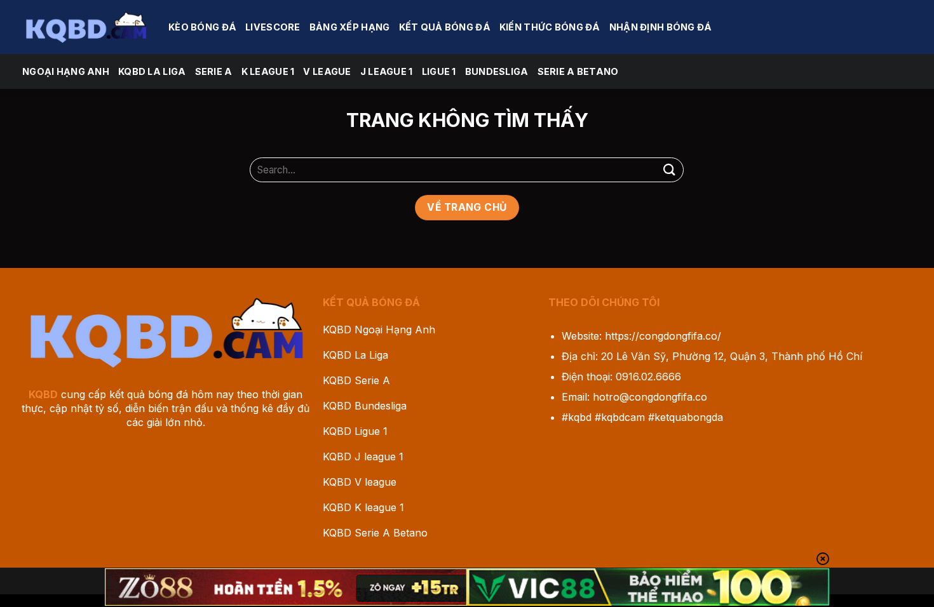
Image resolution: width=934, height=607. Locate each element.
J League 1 (386, 71)
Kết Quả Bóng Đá (445, 27)
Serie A (214, 71)
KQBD (43, 394)
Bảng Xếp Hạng (349, 27)
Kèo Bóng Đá (202, 27)
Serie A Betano (578, 71)
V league (327, 71)
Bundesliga (497, 71)
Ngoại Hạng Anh (65, 71)
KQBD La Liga (152, 71)
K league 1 (268, 71)
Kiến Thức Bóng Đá (549, 27)
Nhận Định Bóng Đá (660, 27)
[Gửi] (669, 169)
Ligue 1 (439, 71)
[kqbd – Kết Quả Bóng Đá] (85, 26)
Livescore (273, 27)
